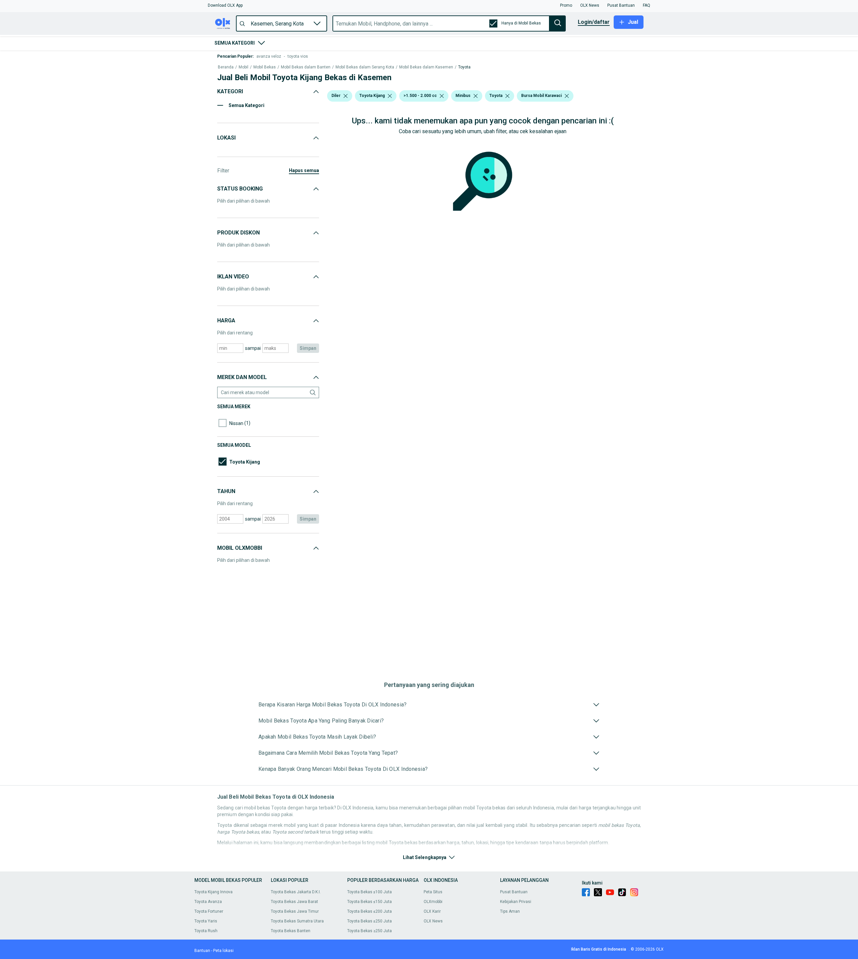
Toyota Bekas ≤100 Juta (369, 892)
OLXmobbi (433, 901)
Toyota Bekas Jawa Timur (295, 911)
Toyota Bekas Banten (290, 930)
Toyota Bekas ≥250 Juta (369, 930)
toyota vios (298, 56)
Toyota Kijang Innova (213, 892)
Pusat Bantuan (514, 892)
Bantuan (202, 950)
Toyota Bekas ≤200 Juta (369, 911)
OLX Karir (432, 911)
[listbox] (345, 96)
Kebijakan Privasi (515, 901)
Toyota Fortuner (208, 911)
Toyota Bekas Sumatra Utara (297, 921)
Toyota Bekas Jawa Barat (294, 901)
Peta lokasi (223, 950)
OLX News (433, 921)
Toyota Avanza (208, 901)
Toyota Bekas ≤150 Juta (369, 901)
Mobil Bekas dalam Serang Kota (364, 67)
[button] (225, 5)
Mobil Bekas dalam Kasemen (426, 67)
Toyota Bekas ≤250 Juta (369, 921)
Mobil (243, 67)
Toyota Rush (206, 930)
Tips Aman (510, 911)
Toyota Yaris (205, 921)
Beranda (226, 67)
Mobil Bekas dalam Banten (305, 67)
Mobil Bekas (264, 67)
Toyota (464, 67)
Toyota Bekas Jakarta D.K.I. (296, 892)
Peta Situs (433, 892)
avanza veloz (268, 56)
